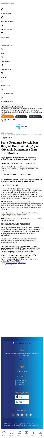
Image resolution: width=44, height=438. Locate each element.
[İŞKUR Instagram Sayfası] (17, 415)
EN (4, 121)
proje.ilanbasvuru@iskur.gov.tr (15, 263)
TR (2, 121)
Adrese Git (21, 359)
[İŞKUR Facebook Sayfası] (13, 415)
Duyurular (9, 133)
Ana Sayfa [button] (3, 133)
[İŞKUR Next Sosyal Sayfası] (22, 415)
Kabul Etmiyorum (35, 117)
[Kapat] (1, 7)
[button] (22, 11)
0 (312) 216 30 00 (22, 371)
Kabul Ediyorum (7, 117)
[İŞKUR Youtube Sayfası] (30, 415)
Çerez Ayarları (21, 117)
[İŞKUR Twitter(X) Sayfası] (26, 415)
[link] (2, 120)
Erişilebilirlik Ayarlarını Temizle (13, 106)
